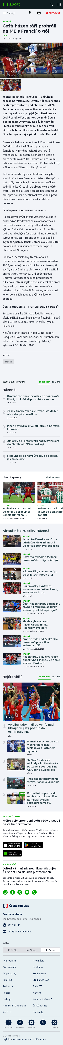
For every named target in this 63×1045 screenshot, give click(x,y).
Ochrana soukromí (22, 1039)
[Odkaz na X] (19, 892)
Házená (7, 21)
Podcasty (8, 986)
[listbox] (31, 950)
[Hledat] (51, 4)
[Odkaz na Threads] (34, 892)
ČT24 (5, 35)
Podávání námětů (42, 999)
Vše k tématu (53, 477)
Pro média (38, 960)
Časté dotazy (40, 1005)
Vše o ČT (7, 1012)
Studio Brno (39, 973)
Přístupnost (41, 1039)
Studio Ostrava (41, 979)
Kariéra (37, 992)
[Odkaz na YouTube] (27, 892)
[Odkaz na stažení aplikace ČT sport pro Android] (33, 845)
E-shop (6, 999)
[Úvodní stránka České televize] (16, 906)
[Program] (38, 13)
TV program (9, 960)
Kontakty (38, 1012)
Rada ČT (37, 986)
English (6, 1039)
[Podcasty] (29, 13)
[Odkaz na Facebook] (12, 892)
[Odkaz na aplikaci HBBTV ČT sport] (12, 853)
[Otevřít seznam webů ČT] (59, 4)
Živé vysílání (9, 967)
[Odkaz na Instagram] (5, 892)
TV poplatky (9, 973)
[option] (12, 950)
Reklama (38, 967)
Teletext (7, 979)
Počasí (6, 992)
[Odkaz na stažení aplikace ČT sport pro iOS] (12, 845)
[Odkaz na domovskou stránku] (16, 4)
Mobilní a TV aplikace (14, 1005)
